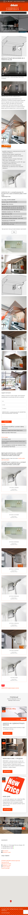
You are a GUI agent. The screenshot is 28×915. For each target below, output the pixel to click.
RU (6, 1)
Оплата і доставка (5, 868)
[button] (10, 901)
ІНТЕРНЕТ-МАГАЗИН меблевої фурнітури (10, 860)
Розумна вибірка (6, 866)
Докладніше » (7, 733)
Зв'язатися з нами (7, 852)
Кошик (11, 1)
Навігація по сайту (7, 865)
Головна (3, 28)
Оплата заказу (4, 437)
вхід (14, 232)
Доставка (3, 424)
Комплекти (3, 30)
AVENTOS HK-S (22, 29)
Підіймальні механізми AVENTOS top (9, 29)
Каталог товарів (10, 28)
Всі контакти (5, 850)
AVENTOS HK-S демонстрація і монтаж (10, 688)
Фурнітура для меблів (6, 863)
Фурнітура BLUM (18, 28)
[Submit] (23, 828)
